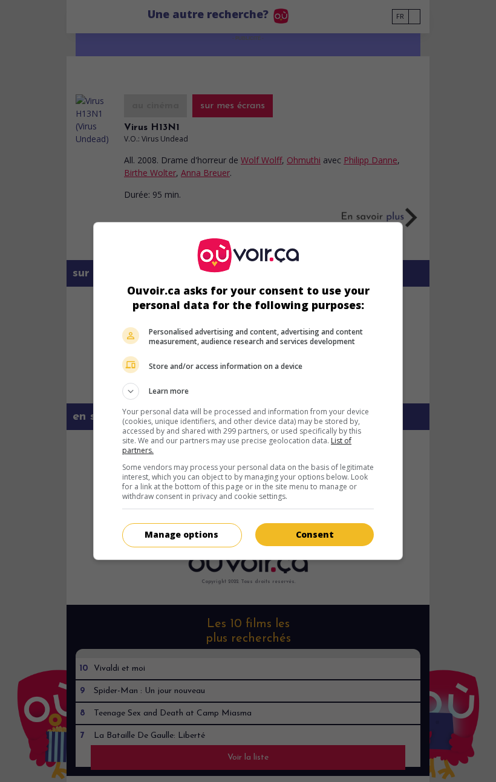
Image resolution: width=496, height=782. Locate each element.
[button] (248, 391)
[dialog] (248, 391)
